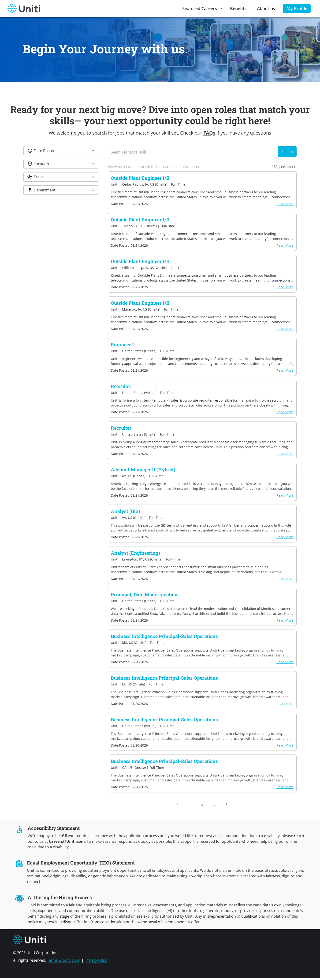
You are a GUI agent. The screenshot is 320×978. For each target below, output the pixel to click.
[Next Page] (226, 804)
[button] (60, 150)
